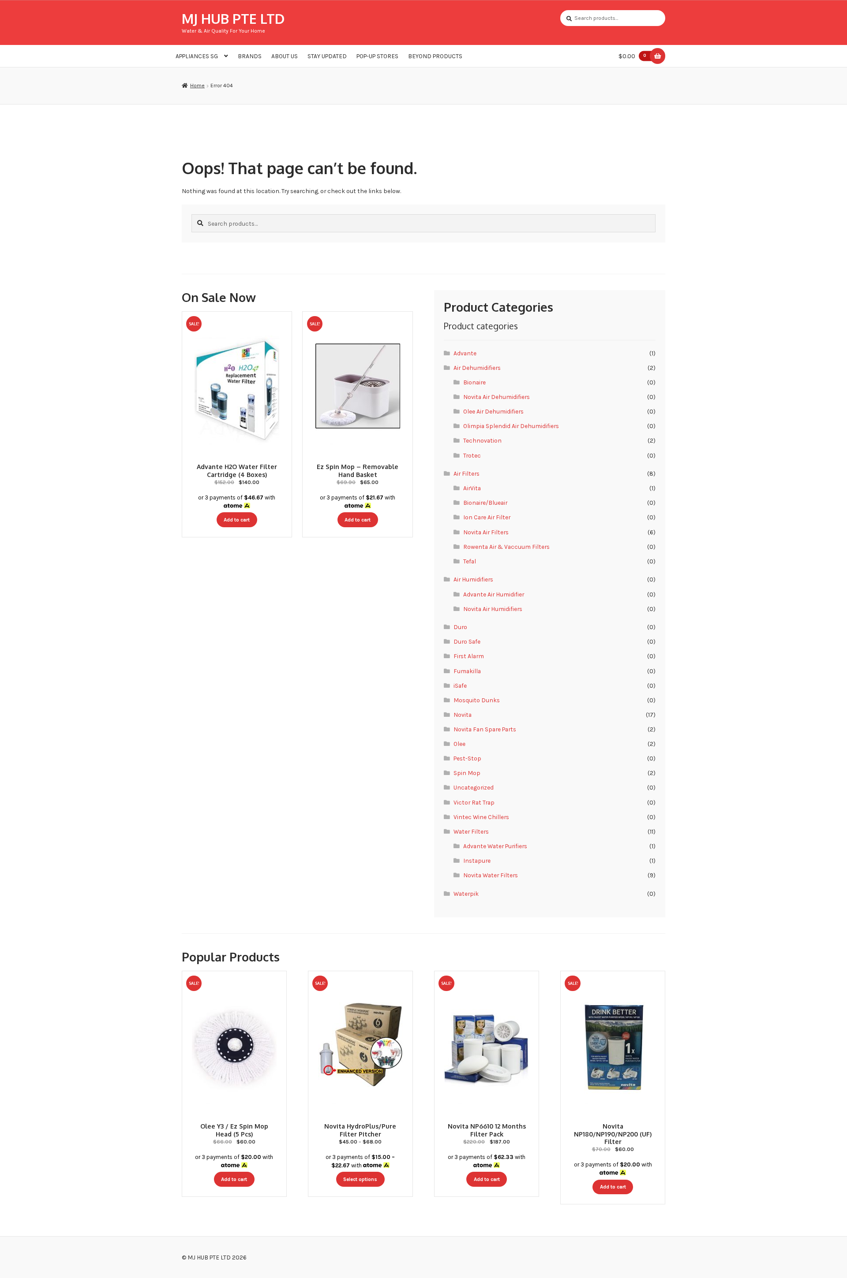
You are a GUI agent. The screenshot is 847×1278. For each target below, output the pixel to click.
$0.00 (632, 56)
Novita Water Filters (490, 875)
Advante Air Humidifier (493, 594)
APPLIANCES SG (197, 56)
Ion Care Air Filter (486, 517)
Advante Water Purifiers (495, 846)
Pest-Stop (467, 758)
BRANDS (250, 56)
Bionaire (474, 382)
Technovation (482, 440)
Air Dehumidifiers (477, 367)
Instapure (477, 860)
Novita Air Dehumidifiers (496, 396)
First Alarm (468, 655)
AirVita (472, 488)
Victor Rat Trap (474, 802)
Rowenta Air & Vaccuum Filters (506, 546)
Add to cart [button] (237, 520)
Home (197, 85)
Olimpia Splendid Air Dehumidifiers (511, 425)
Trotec (472, 455)
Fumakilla (467, 670)
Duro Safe (466, 641)
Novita (462, 714)
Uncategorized (473, 787)
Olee (459, 743)
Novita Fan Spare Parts (484, 729)
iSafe (460, 685)
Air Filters (466, 473)
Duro (460, 626)
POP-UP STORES (377, 56)
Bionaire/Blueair (485, 502)
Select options (360, 1179)
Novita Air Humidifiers (492, 608)
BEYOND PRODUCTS (435, 56)
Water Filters (471, 831)
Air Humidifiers (473, 579)
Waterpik (466, 893)
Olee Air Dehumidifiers (493, 411)
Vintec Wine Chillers (481, 816)
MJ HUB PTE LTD (233, 18)
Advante (464, 353)
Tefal (469, 561)
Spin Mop (466, 772)
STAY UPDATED (327, 56)
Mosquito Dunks (476, 700)
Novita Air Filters (486, 532)
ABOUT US (284, 56)
